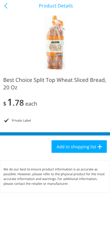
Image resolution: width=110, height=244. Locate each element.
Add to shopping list (76, 147)
